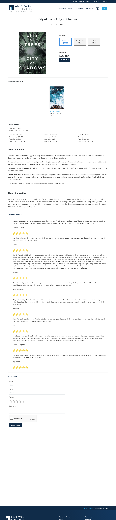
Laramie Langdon (19, 345)
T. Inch (15, 244)
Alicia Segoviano (18, 289)
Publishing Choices (65, 8)
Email (11, 389)
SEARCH (95, 1)
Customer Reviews (15, 215)
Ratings (11, 397)
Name (11, 381)
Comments (12, 406)
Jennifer (15, 272)
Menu (104, 8)
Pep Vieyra (16, 362)
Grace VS (16, 308)
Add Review (12, 377)
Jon (14, 325)
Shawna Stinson (18, 227)
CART (103, 1)
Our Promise (79, 8)
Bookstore (89, 8)
